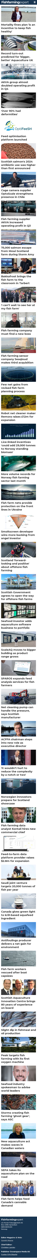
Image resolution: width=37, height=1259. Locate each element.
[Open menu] (34, 2)
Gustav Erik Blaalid (9, 1254)
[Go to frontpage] (16, 2)
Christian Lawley (8, 1247)
